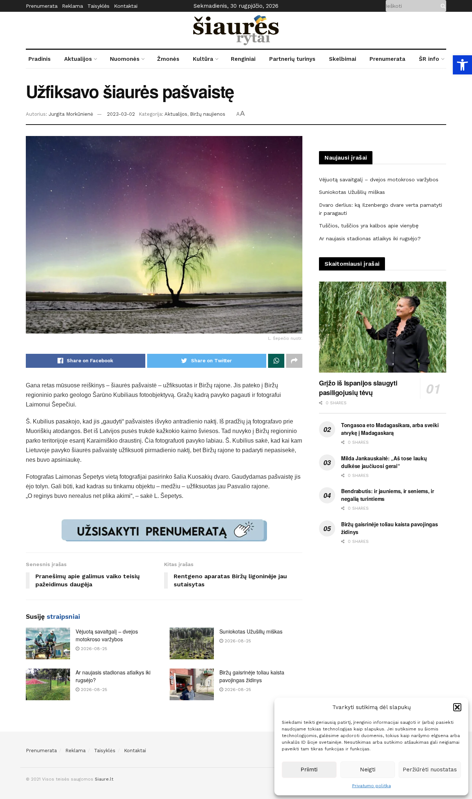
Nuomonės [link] (124, 59)
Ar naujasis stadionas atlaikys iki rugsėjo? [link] (370, 238)
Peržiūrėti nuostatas (430, 769)
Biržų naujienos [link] (207, 114)
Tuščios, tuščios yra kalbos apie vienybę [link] (369, 225)
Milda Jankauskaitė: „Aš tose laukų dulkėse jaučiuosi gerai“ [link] (384, 462)
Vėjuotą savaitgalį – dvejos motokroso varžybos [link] (107, 635)
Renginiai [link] (243, 59)
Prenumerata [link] (42, 6)
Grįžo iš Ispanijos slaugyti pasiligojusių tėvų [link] (358, 387)
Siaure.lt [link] (104, 779)
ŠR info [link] (429, 59)
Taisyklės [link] (98, 6)
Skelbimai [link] (342, 59)
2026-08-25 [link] (93, 648)
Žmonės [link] (168, 59)
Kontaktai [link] (126, 6)
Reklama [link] (72, 6)
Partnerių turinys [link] (292, 59)
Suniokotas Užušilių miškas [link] (250, 631)
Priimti (309, 769)
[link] (462, 64)
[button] (457, 707)
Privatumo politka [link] (371, 785)
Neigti (367, 769)
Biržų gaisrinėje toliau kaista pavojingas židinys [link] (251, 676)
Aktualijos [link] (78, 59)
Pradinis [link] (39, 59)
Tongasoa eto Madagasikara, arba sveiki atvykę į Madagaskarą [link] (389, 428)
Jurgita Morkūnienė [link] (71, 114)
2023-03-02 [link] (121, 114)
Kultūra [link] (203, 59)
